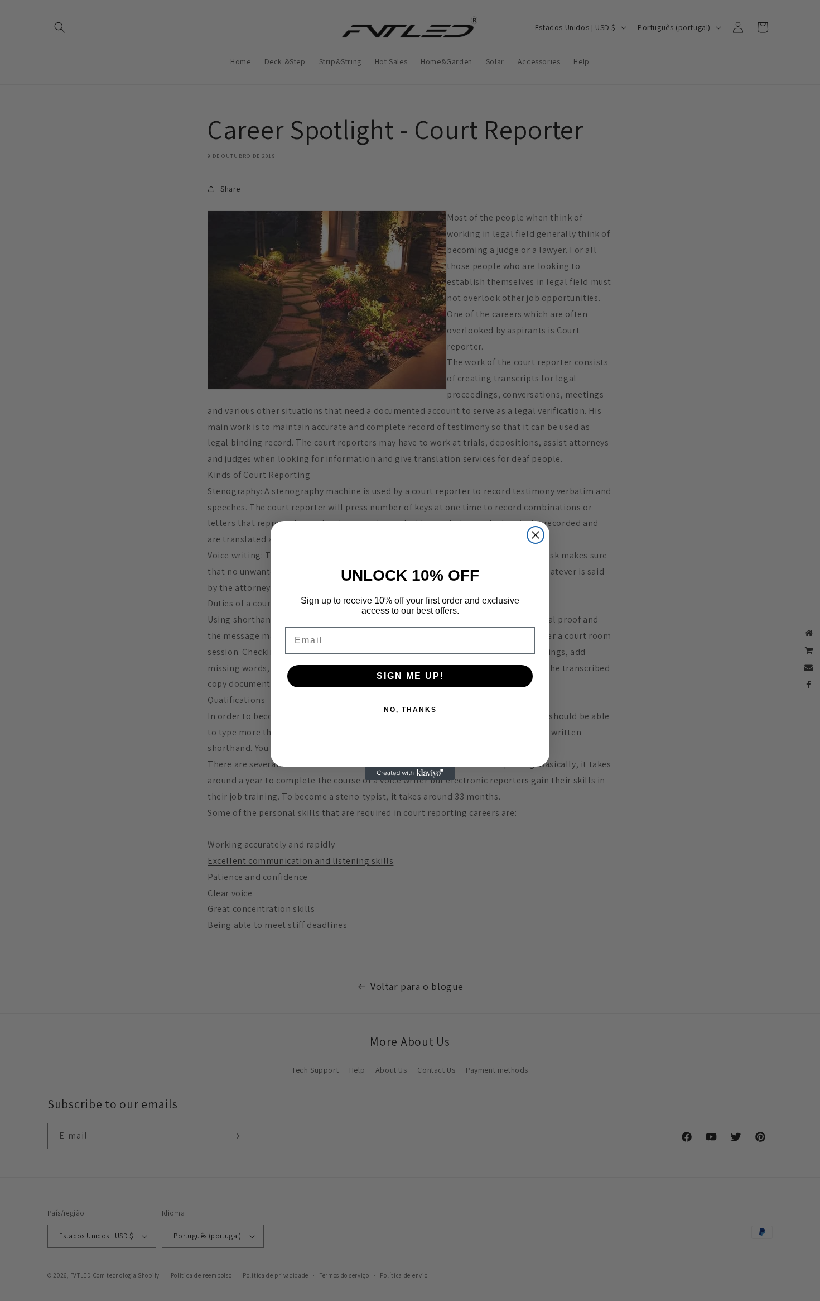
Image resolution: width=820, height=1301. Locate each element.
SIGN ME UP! (410, 676)
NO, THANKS (410, 710)
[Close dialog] (535, 535)
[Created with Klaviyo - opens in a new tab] (410, 773)
